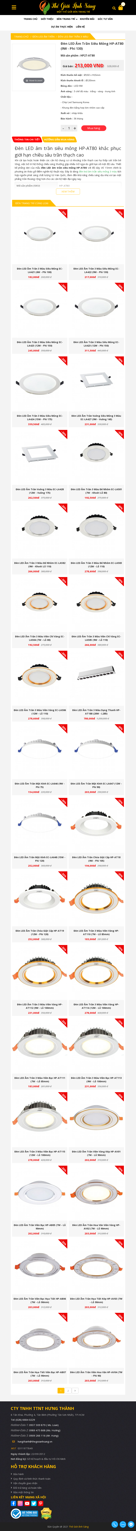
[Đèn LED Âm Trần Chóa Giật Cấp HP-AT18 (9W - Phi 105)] (96, 825)
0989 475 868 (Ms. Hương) (44, 1430)
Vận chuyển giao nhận (25, 1483)
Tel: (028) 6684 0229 (23, 1419)
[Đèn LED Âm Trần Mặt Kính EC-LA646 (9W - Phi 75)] (39, 751)
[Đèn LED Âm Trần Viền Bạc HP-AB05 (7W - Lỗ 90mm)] (39, 1193)
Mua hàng (41, 237)
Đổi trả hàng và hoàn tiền (27, 1487)
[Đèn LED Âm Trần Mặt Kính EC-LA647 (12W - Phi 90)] (96, 751)
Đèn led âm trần (44, 36)
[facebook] (14, 1503)
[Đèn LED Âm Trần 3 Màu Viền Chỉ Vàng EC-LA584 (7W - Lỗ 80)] (39, 604)
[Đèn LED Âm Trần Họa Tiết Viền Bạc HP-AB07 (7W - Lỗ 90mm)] (39, 1340)
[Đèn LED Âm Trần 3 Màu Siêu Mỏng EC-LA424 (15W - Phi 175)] (39, 383)
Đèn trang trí (66, 18)
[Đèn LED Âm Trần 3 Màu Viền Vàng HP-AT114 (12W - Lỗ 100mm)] (96, 972)
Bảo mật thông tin (23, 1492)
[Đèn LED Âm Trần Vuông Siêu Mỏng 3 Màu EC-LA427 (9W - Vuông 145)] (96, 383)
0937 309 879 (44, 1425)
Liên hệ (80, 26)
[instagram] (21, 1503)
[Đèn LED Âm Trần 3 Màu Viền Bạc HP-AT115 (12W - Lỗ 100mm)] (39, 1119)
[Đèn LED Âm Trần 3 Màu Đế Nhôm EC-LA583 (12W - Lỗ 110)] (96, 531)
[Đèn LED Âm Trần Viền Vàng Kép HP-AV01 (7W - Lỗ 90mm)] (96, 1119)
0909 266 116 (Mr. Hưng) (44, 1435)
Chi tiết (38, 237)
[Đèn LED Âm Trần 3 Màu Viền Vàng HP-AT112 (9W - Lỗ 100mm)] (39, 972)
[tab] (27, 139)
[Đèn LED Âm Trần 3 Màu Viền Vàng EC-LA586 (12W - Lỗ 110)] (39, 678)
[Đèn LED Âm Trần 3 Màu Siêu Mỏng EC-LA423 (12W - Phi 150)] (39, 310)
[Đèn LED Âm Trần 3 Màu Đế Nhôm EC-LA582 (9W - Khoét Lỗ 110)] (39, 531)
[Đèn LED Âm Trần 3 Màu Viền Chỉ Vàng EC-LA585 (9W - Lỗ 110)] (96, 604)
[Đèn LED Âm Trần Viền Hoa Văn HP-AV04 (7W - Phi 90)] (96, 1340)
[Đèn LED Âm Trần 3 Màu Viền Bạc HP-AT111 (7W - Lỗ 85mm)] (39, 1046)
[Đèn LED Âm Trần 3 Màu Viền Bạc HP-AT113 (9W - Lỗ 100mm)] (96, 1046)
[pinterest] (41, 1503)
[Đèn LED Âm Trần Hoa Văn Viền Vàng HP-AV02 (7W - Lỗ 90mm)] (96, 1193)
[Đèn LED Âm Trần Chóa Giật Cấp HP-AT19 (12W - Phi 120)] (39, 898)
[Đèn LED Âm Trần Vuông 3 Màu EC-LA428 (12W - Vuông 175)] (39, 457)
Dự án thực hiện (62, 26)
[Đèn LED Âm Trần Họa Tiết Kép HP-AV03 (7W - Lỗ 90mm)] (96, 1266)
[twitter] (34, 1503)
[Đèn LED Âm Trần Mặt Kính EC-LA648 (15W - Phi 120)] (39, 825)
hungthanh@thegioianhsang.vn (35, 1441)
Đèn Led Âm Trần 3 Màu (73, 36)
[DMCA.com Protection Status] (45, 1514)
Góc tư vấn (105, 18)
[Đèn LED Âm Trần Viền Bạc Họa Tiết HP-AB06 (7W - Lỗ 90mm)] (39, 1266)
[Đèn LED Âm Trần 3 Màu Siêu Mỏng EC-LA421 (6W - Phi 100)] (39, 236)
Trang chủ (30, 18)
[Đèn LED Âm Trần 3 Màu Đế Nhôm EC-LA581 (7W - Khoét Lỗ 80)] (96, 457)
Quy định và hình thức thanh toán (31, 1478)
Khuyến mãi (87, 18)
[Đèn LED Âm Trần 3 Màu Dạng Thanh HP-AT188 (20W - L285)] (96, 678)
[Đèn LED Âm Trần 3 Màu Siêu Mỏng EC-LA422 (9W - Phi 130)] (96, 236)
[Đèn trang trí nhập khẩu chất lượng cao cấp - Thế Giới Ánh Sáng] (68, 7)
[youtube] (27, 1503)
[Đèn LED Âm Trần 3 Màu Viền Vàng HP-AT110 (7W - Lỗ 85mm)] (96, 898)
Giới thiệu (47, 18)
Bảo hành (18, 1474)
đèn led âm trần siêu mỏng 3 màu (98, 171)
